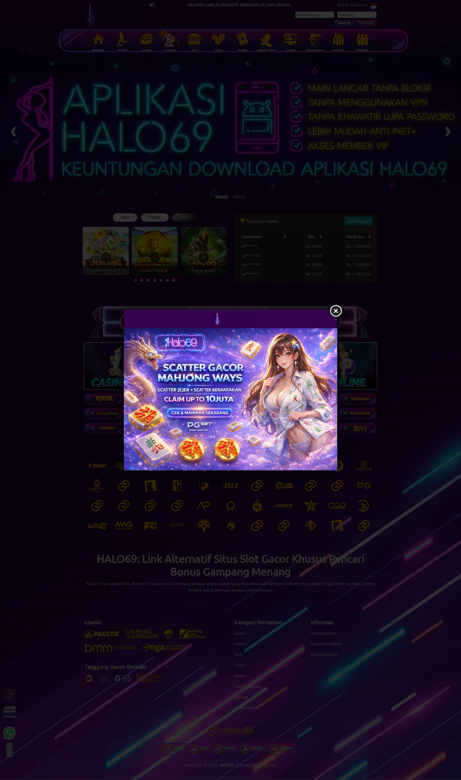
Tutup (336, 311)
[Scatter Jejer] (230, 399)
